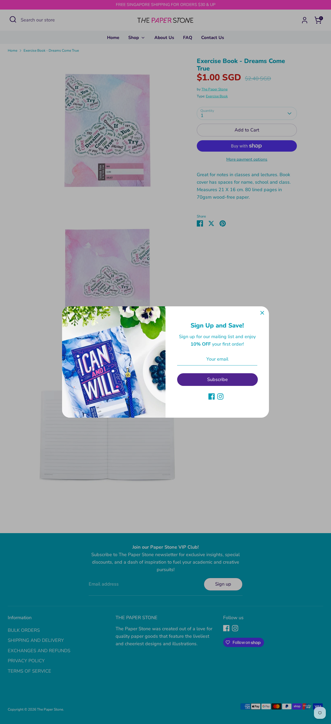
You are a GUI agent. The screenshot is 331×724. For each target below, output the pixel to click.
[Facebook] (211, 396)
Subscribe (217, 379)
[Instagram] (220, 396)
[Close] (262, 313)
